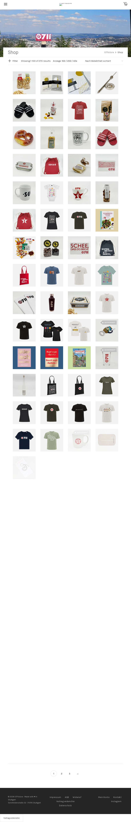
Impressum (55, 797)
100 (63, 61)
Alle (75, 61)
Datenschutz (65, 805)
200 (69, 61)
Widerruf (77, 797)
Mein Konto (104, 797)
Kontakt (117, 797)
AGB (67, 797)
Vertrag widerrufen (65, 801)
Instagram (116, 801)
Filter (15, 61)
